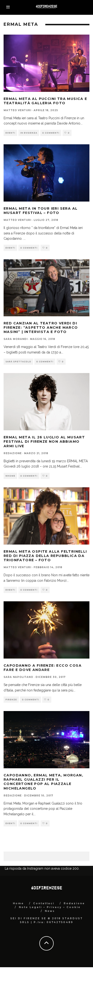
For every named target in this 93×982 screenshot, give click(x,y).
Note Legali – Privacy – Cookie (50, 907)
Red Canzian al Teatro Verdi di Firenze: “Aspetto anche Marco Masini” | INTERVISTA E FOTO (41, 327)
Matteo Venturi (17, 110)
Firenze (11, 699)
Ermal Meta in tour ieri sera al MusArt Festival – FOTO (41, 210)
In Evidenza (28, 133)
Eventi (10, 133)
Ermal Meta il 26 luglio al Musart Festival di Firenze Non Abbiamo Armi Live (44, 441)
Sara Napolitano (18, 677)
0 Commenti (50, 133)
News (50, 911)
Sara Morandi (16, 339)
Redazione (13, 453)
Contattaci (43, 903)
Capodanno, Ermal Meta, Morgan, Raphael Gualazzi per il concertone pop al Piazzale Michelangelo (43, 781)
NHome (10, 476)
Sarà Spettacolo (18, 361)
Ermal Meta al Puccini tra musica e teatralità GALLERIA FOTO (45, 101)
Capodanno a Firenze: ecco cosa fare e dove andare (43, 667)
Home (18, 903)
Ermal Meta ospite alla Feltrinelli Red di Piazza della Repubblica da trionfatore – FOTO (45, 555)
